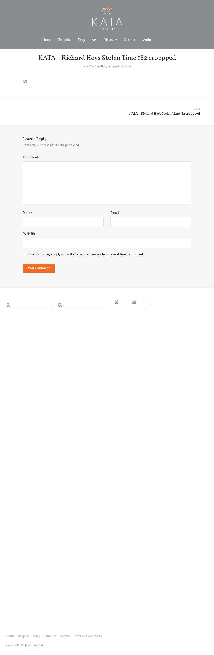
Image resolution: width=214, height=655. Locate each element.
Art (94, 40)
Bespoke (64, 40)
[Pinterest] (206, 636)
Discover (110, 40)
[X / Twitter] (199, 636)
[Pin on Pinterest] (189, 86)
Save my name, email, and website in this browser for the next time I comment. (86, 254)
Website (29, 234)
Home (46, 40)
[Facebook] (186, 636)
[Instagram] (192, 636)
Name (28, 213)
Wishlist (50, 636)
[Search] (159, 40)
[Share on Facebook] (177, 86)
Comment (31, 157)
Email (115, 213)
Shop (81, 40)
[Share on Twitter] (183, 86)
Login (146, 40)
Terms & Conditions (88, 636)
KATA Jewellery (97, 67)
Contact (129, 40)
